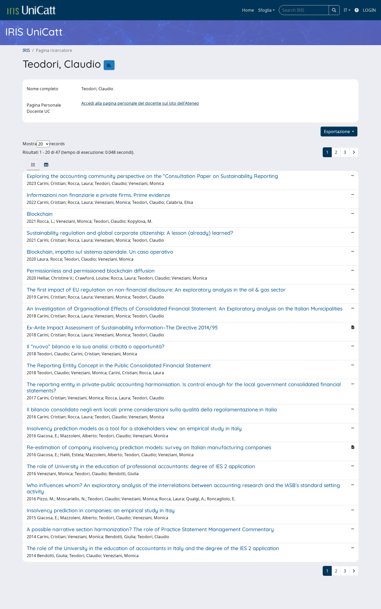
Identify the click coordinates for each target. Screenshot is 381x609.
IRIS (26, 50)
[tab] (33, 164)
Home (248, 10)
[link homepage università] (31, 10)
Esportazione (337, 131)
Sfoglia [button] (265, 10)
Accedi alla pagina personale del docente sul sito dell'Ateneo (140, 103)
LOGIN (369, 10)
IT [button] (345, 10)
